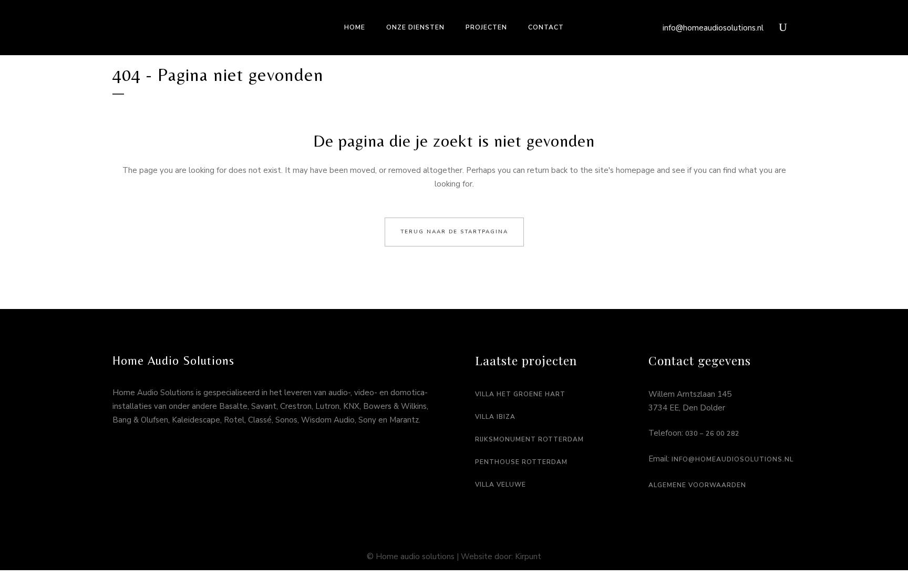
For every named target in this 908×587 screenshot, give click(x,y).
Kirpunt (528, 556)
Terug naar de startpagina (454, 231)
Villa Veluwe (500, 484)
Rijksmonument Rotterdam (529, 439)
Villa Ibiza (495, 417)
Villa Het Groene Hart (520, 394)
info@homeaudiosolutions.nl (713, 28)
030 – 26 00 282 (712, 433)
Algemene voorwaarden (697, 485)
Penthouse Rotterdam (521, 462)
